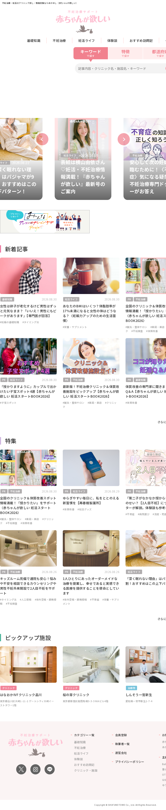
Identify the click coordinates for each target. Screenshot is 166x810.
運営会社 (121, 752)
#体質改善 (152, 331)
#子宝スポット (8, 402)
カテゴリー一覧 (84, 735)
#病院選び (143, 514)
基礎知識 (33, 40)
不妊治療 (59, 40)
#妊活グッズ (85, 509)
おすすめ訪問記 (141, 40)
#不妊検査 (137, 331)
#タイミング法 (30, 322)
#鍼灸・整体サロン (136, 327)
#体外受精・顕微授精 (75, 599)
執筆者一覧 (122, 743)
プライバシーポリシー (129, 761)
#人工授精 (25, 599)
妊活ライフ (86, 40)
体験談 (112, 40)
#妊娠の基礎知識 (9, 322)
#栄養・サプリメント (75, 327)
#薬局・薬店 (157, 327)
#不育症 (130, 514)
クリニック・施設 (85, 770)
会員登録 (121, 735)
